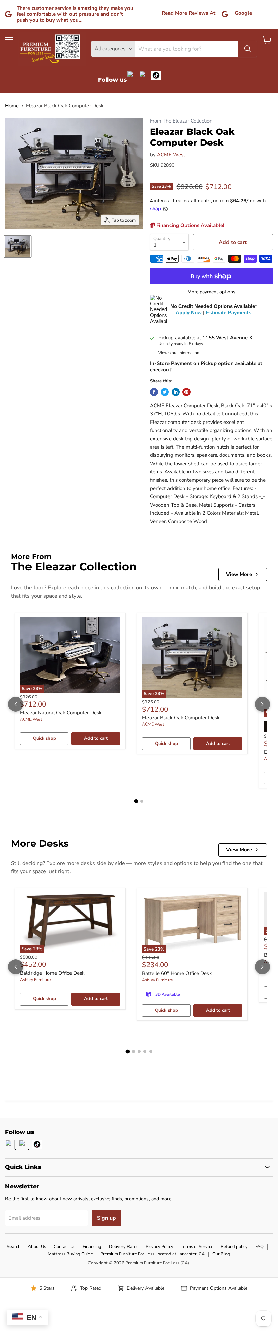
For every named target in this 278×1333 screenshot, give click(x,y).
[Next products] (262, 704)
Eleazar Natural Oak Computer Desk (61, 712)
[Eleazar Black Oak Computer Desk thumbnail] (17, 246)
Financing (92, 1247)
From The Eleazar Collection (181, 121)
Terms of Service (197, 1247)
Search (13, 1247)
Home (12, 106)
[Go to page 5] (150, 1051)
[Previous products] (15, 704)
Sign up (106, 1218)
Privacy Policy (159, 1247)
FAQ (259, 1247)
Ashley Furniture (35, 979)
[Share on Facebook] (154, 392)
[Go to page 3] (139, 1051)
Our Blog (221, 1254)
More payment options (211, 292)
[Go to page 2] (141, 801)
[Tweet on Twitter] (165, 392)
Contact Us (64, 1247)
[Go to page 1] (136, 801)
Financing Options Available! (189, 225)
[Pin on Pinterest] (186, 392)
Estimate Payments (228, 312)
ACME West (171, 154)
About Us (37, 1247)
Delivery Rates (123, 1247)
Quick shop (44, 738)
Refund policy (234, 1247)
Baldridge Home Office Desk (52, 973)
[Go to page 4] (144, 1051)
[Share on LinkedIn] (176, 392)
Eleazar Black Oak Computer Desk (181, 717)
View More (239, 574)
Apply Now (189, 312)
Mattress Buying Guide (70, 1254)
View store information (178, 353)
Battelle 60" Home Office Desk (177, 973)
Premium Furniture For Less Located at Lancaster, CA (152, 1254)
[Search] (247, 49)
